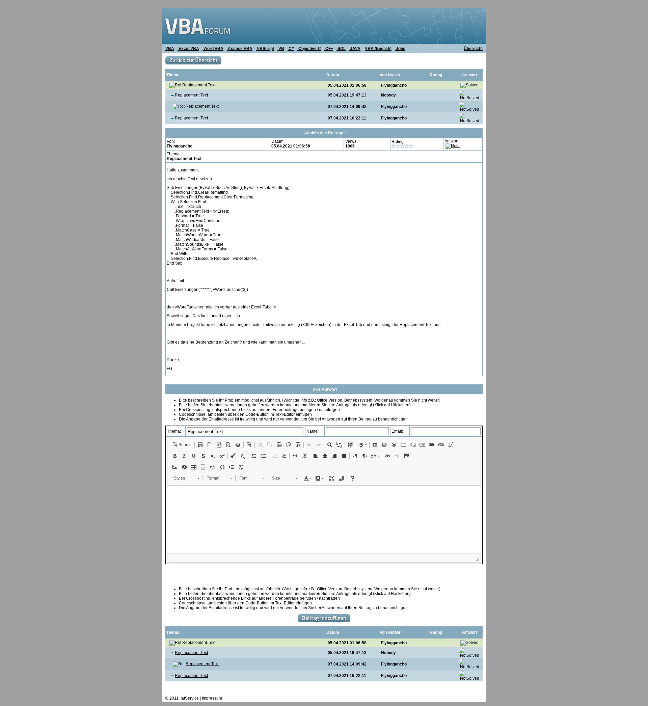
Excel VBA (188, 48)
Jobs (400, 48)
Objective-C (309, 48)
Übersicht (473, 48)
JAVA (354, 48)
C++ (328, 48)
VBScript (265, 48)
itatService (189, 698)
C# (291, 48)
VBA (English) (378, 48)
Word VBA (212, 48)
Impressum (212, 698)
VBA (169, 48)
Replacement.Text (191, 95)
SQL (341, 48)
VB (280, 48)
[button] (182, 444)
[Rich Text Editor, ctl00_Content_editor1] (324, 519)
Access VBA (239, 48)
